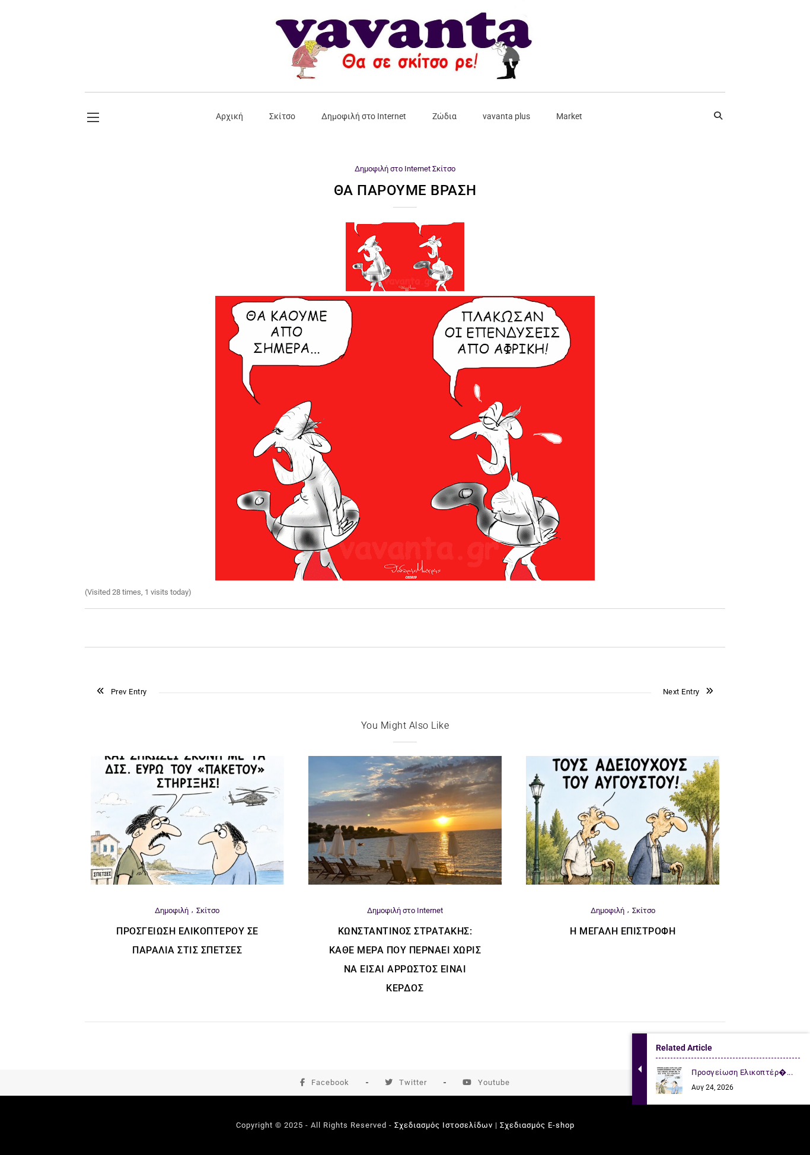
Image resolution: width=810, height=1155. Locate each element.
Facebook (330, 1082)
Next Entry (681, 691)
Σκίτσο (443, 168)
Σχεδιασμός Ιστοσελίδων (443, 1125)
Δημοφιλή (172, 910)
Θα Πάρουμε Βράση (405, 190)
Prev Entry (129, 691)
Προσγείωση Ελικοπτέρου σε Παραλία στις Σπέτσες (187, 941)
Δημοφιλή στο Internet (392, 168)
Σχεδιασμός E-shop (537, 1125)
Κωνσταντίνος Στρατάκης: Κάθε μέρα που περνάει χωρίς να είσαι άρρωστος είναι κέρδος (405, 960)
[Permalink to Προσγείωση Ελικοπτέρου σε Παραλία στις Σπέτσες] (187, 882)
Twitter (413, 1082)
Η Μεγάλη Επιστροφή (622, 931)
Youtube (494, 1082)
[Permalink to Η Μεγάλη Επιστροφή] (622, 882)
